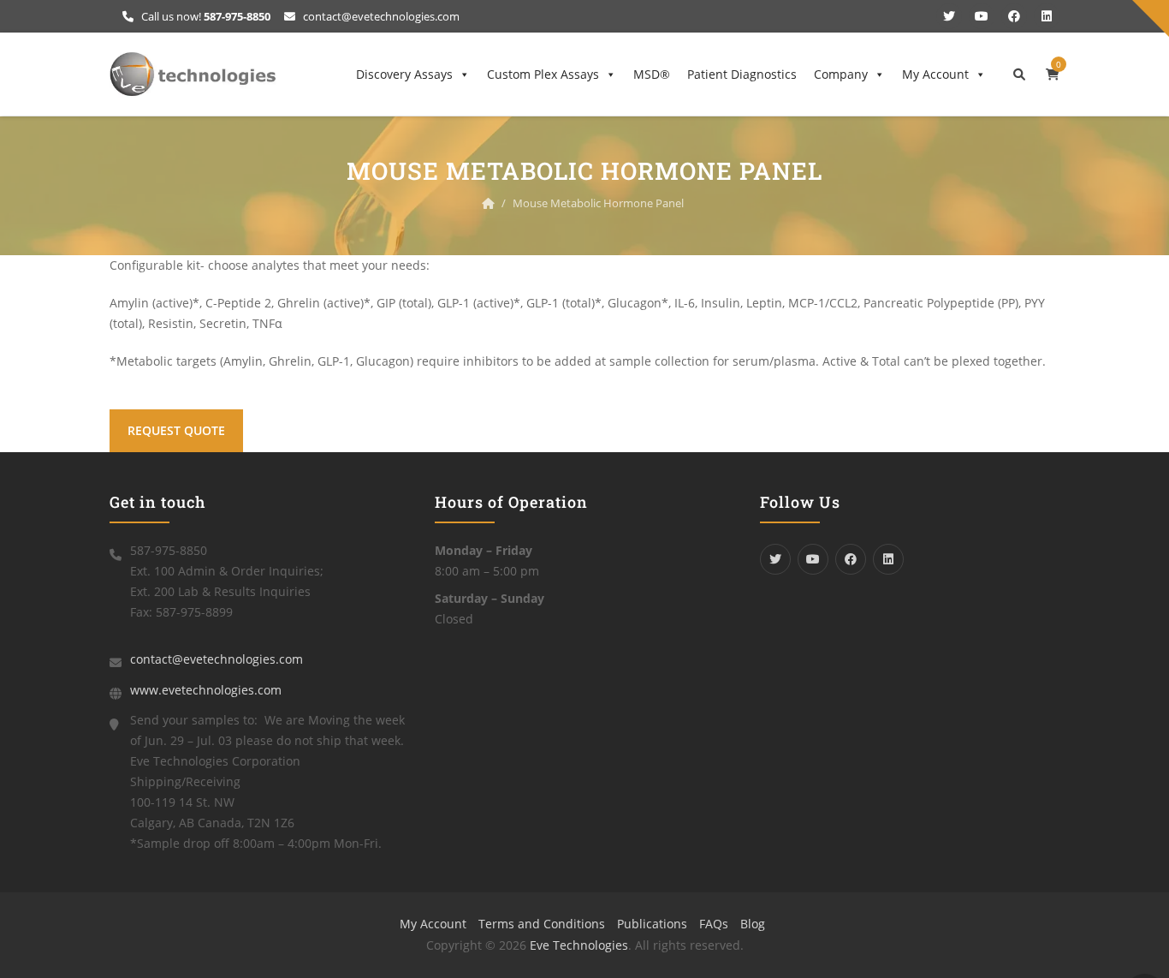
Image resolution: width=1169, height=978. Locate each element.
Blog (752, 923)
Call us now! (204, 16)
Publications (652, 923)
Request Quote (176, 430)
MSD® (651, 74)
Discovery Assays (404, 74)
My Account (935, 74)
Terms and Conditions (541, 923)
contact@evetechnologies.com (380, 16)
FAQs (713, 923)
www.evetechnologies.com (206, 690)
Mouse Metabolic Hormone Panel (598, 203)
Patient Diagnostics (742, 74)
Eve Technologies (579, 945)
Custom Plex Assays (543, 74)
